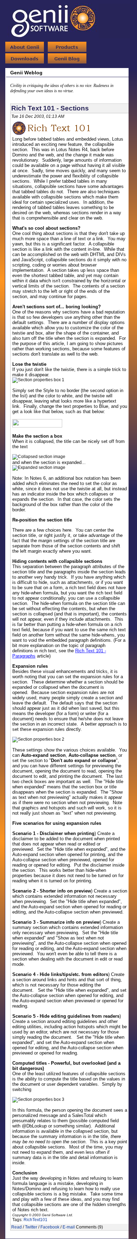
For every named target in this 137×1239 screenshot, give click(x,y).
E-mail (69, 1227)
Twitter (31, 1227)
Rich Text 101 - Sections (50, 108)
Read (16, 1227)
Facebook (49, 1227)
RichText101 (35, 1219)
